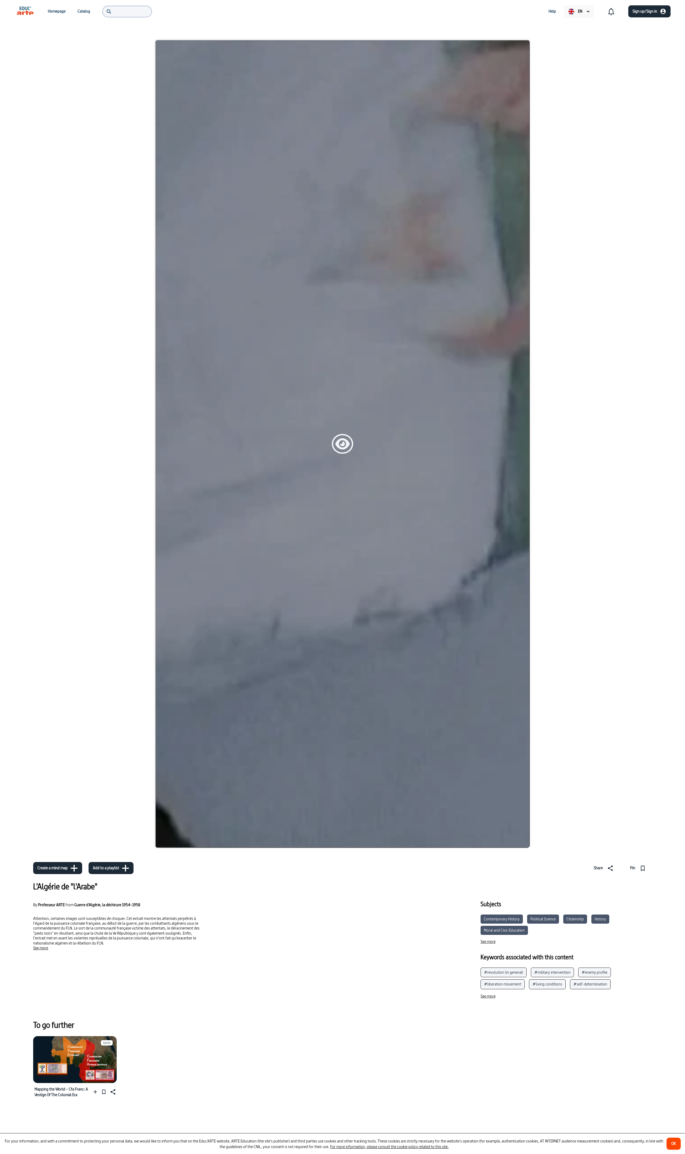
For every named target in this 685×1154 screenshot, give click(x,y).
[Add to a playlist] (96, 1092)
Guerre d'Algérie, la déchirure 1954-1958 (107, 905)
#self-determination (590, 984)
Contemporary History (502, 919)
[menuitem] (25, 11)
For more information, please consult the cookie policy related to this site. (389, 1146)
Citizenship (575, 919)
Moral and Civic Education (504, 930)
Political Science (543, 919)
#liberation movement (502, 984)
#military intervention (552, 972)
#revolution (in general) (503, 972)
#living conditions (547, 984)
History (600, 919)
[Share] (112, 1092)
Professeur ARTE (51, 904)
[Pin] (104, 1092)
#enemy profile (594, 972)
